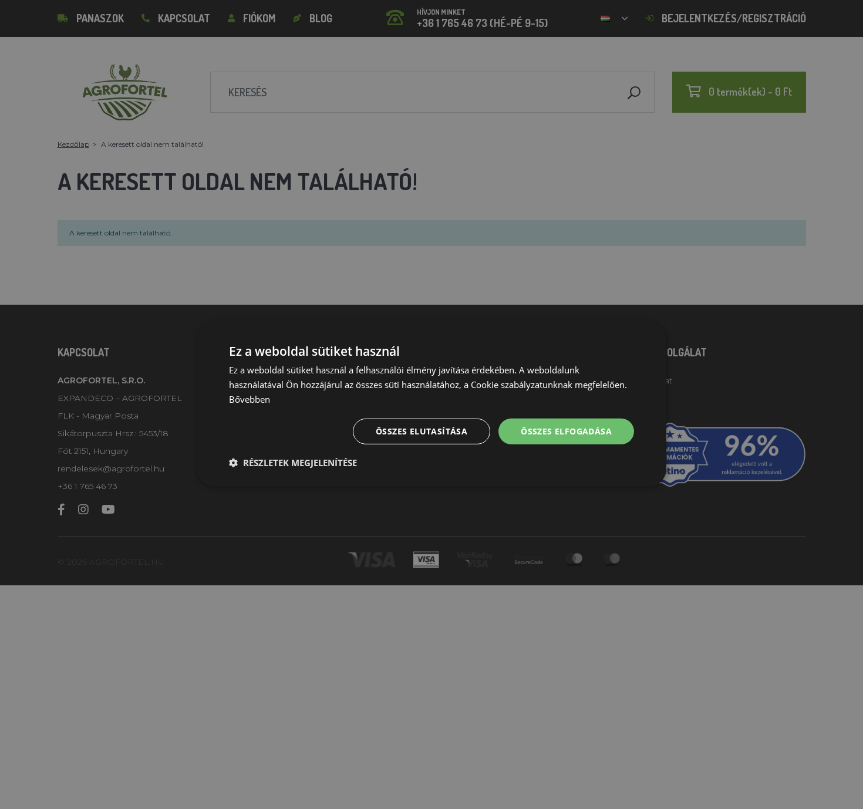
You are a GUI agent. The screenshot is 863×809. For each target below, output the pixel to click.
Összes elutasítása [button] (421, 430)
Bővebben (249, 399)
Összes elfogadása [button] (566, 430)
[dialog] (431, 404)
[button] (293, 462)
